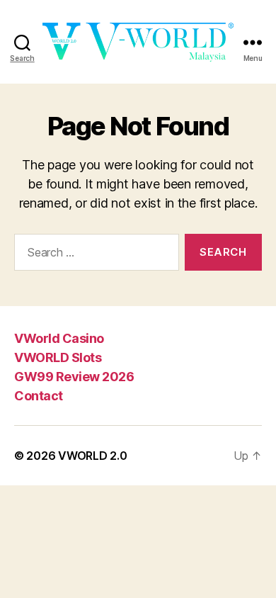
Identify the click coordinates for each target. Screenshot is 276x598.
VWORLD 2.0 (92, 455)
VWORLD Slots (57, 357)
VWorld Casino (59, 338)
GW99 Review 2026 (74, 376)
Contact (38, 395)
